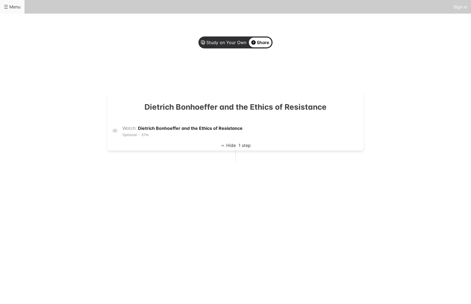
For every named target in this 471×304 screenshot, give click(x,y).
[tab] (213, 71)
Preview (257, 71)
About (213, 71)
